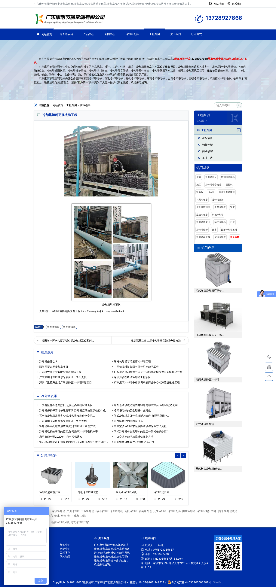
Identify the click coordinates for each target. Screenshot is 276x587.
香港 (213, 511)
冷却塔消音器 (161, 492)
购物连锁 (207, 144)
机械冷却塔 (217, 214)
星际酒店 (207, 138)
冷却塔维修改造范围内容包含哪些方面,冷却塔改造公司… (147, 405)
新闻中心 (110, 34)
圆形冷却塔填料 (229, 229)
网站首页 (46, 34)
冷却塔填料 (69, 327)
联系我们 (237, 3)
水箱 (198, 177)
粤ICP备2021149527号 (153, 582)
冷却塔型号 (211, 177)
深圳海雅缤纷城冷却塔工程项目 (132, 377)
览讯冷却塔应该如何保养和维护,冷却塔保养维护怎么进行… (73, 441)
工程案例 (154, 34)
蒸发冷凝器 (220, 222)
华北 (57, 515)
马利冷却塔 (202, 199)
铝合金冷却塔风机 (126, 492)
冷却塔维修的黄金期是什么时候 (132, 410)
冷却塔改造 (230, 511)
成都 (76, 515)
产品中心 (89, 34)
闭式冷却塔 (188, 511)
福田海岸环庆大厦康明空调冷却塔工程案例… (68, 340)
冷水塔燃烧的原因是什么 (128, 420)
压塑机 (229, 184)
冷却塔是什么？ (48, 361)
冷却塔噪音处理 (213, 184)
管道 (232, 207)
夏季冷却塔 (220, 207)
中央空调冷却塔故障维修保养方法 (133, 436)
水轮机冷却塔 (203, 207)
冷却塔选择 (217, 199)
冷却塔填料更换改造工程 (66, 311)
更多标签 (234, 237)
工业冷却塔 (87, 511)
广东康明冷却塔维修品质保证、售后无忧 (63, 377)
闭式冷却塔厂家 (79, 522)
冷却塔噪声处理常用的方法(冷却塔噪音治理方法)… (69, 426)
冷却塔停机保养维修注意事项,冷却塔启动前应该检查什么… (73, 410)
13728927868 (199, 58)
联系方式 (196, 34)
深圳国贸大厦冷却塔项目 (53, 366)
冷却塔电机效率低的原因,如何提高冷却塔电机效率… (69, 431)
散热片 (199, 192)
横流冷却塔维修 (227, 192)
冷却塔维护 (202, 229)
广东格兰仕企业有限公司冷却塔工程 (60, 371)
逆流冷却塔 (202, 214)
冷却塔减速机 (203, 222)
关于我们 (175, 34)
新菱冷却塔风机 (60, 522)
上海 (83, 515)
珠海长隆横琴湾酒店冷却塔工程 (132, 361)
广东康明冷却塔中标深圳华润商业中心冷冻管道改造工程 (147, 382)
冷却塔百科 (66, 34)
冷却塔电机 (116, 511)
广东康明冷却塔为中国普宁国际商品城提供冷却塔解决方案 (148, 371)
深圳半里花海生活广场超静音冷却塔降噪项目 (65, 382)
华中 (70, 515)
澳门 (220, 511)
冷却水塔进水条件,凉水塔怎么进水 (134, 441)
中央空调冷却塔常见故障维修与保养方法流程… (141, 426)
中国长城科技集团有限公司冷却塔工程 (136, 366)
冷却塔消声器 (228, 177)
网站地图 (218, 3)
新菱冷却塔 (145, 511)
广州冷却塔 (73, 511)
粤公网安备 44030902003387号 (191, 582)
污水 (232, 222)
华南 (63, 515)
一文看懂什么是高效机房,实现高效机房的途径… (67, 405)
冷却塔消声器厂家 (49, 492)
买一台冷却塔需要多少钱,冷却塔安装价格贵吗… (67, 415)
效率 (214, 229)
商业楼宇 (85, 105)
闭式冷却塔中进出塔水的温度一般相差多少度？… (142, 431)
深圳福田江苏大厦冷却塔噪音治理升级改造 (156, 340)
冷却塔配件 (132, 34)
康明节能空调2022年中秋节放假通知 (60, 436)
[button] (183, 455)
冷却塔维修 (71, 19)
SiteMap (218, 582)
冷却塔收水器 (203, 237)
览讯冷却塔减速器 (88, 492)
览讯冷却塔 (220, 237)
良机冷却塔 (130, 511)
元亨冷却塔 (159, 511)
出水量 (211, 192)
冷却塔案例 (53, 327)
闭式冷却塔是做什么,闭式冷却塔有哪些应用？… (142, 415)
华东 (50, 515)
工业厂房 (207, 157)
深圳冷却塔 (58, 511)
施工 (198, 184)
